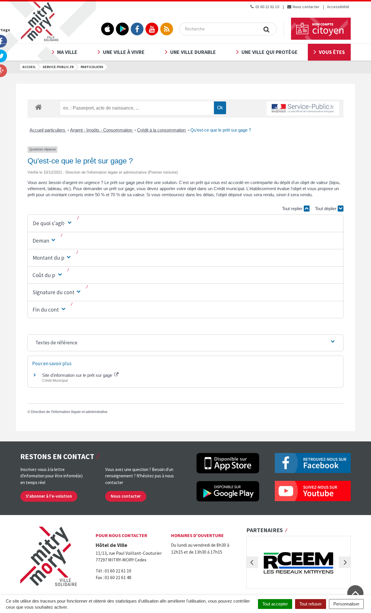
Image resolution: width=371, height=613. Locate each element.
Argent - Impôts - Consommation (101, 130)
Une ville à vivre (124, 52)
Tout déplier (326, 208)
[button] (52, 223)
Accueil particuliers (48, 130)
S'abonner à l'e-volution (49, 496)
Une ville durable (193, 52)
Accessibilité (338, 6)
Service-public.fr (58, 67)
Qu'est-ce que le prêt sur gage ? (220, 130)
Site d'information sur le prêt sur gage (77, 375)
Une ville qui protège (269, 52)
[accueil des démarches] (38, 106)
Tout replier (293, 208)
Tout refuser (310, 603)
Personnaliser (346, 603)
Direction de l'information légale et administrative (69, 412)
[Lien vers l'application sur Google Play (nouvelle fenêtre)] (122, 29)
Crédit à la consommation (162, 130)
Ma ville (67, 52)
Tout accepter (275, 603)
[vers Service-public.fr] (303, 108)
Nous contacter (305, 6)
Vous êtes (332, 52)
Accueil (29, 67)
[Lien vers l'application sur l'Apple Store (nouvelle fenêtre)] (107, 29)
